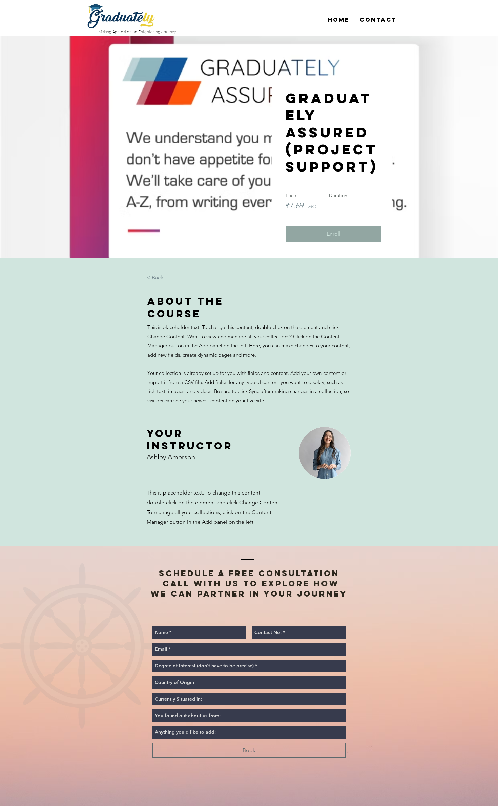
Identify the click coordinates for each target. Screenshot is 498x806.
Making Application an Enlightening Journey (137, 31)
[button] (333, 234)
